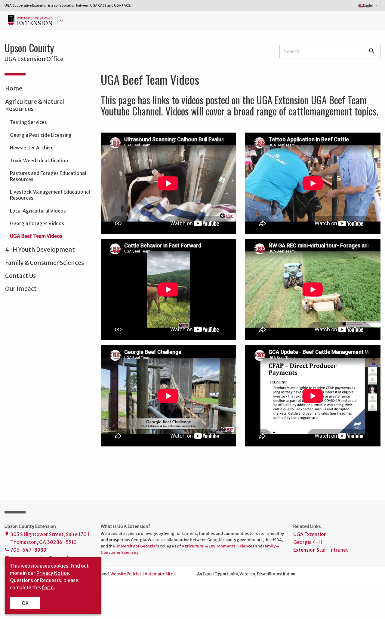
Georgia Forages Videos (37, 223)
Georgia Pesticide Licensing (41, 135)
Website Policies (126, 574)
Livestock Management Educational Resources (50, 195)
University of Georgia (136, 546)
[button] (61, 20)
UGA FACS (122, 5)
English (370, 5)
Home (13, 88)
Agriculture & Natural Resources (35, 105)
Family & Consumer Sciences (44, 262)
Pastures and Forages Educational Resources (48, 176)
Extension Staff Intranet (320, 550)
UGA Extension (310, 534)
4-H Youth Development (40, 249)
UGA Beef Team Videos (36, 236)
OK (25, 603)
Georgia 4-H (307, 542)
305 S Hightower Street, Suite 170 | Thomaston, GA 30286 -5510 (47, 538)
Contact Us (20, 275)
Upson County (29, 47)
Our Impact (21, 288)
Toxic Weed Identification (39, 161)
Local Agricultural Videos (38, 211)
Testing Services (28, 122)
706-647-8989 (25, 550)
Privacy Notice (52, 573)
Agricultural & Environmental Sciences (218, 546)
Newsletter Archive (32, 148)
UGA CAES (98, 5)
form (48, 587)
